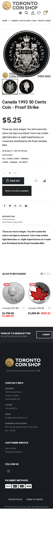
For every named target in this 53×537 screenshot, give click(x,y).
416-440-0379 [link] (11, 408)
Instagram (8, 471)
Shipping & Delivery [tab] (12, 222)
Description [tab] (8, 216)
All (4, 159)
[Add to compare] (44, 180)
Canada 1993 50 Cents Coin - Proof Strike (24, 104)
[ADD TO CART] (20, 289)
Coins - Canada (20, 159)
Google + (20, 205)
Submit (46, 334)
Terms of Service (34, 499)
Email (26, 205)
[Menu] (20, 13)
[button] (41, 273)
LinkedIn (15, 205)
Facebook (4, 205)
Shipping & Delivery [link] (13, 452)
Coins (9, 159)
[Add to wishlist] (36, 180)
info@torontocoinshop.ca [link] (16, 418)
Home (4, 21)
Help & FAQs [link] (10, 448)
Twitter (10, 205)
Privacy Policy (15, 499)
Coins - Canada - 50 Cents (15, 162)
